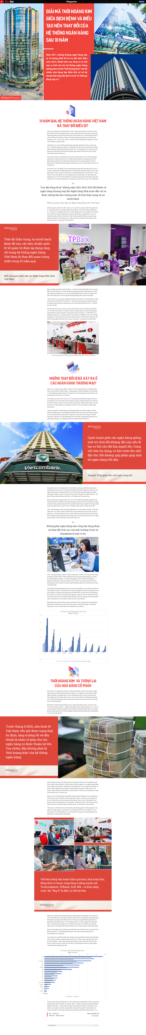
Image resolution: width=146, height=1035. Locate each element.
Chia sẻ (141, 1)
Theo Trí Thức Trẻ (93, 1013)
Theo (73, 1025)
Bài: (50, 1013)
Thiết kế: (52, 1015)
